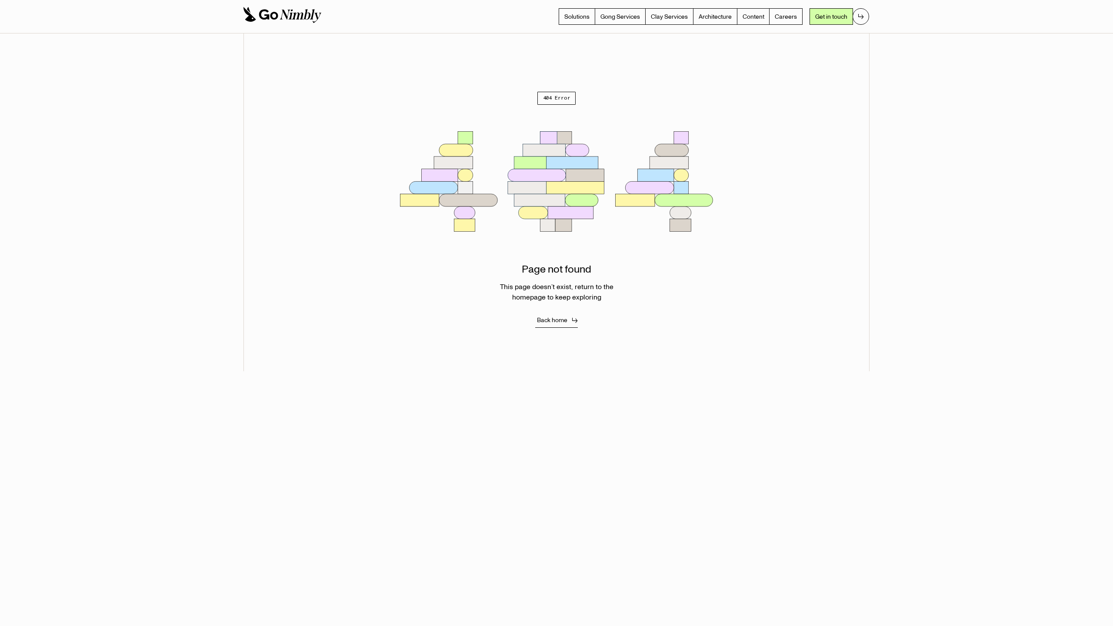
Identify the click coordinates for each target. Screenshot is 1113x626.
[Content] (753, 16)
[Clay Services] (669, 16)
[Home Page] (281, 16)
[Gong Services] (620, 16)
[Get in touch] (840, 16)
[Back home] (556, 320)
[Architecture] (715, 16)
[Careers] (786, 16)
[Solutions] (577, 16)
